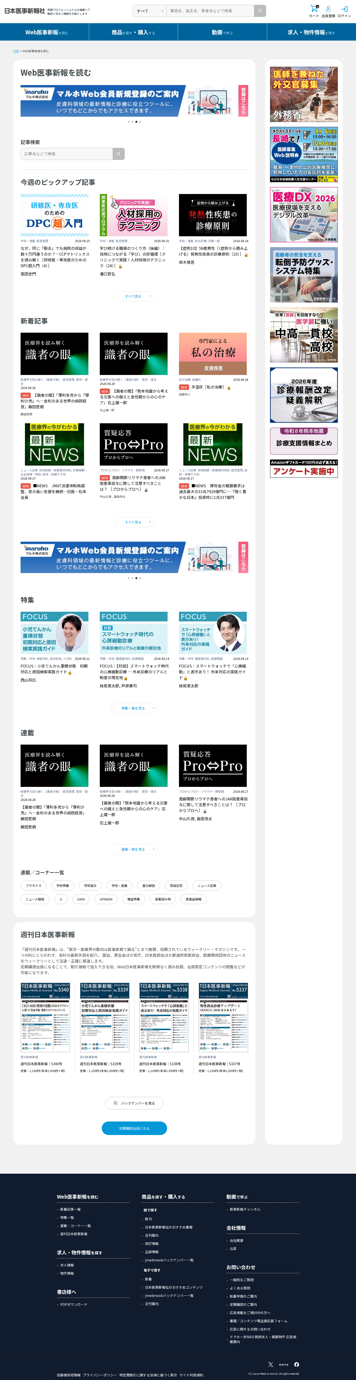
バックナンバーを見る (138, 1103)
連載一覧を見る (133, 849)
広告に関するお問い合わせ (250, 1329)
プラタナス (33, 885)
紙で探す (150, 1210)
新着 (148, 1279)
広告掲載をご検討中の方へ (250, 1312)
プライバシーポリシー (100, 1375)
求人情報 (67, 1265)
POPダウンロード (73, 1304)
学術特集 (62, 885)
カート (314, 11)
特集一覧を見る (133, 708)
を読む (46, 32)
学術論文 (90, 885)
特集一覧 (67, 1217)
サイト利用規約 (191, 1375)
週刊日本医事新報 (73, 1233)
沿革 (233, 1248)
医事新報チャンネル (245, 1209)
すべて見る (133, 296)
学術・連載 (119, 885)
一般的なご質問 (242, 1279)
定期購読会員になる (134, 1128)
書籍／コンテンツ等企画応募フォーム (258, 1320)
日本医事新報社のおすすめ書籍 (169, 1227)
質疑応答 (176, 885)
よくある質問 (240, 1288)
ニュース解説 (35, 899)
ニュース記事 (207, 885)
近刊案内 (152, 1235)
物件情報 (67, 1273)
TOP (16, 51)
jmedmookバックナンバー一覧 (169, 1260)
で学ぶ (222, 32)
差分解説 (148, 885)
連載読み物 (163, 899)
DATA (81, 899)
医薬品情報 (193, 899)
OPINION (106, 899)
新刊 (148, 1218)
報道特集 (133, 899)
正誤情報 (152, 1251)
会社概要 (236, 1240)
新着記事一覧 (70, 1209)
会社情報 (236, 1227)
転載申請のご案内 (243, 1296)
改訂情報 (152, 1243)
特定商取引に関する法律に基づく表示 (148, 1375)
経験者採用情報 (69, 1375)
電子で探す (152, 1270)
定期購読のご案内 (243, 1304)
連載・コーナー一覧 (75, 1225)
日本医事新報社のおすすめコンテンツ (174, 1287)
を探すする (133, 32)
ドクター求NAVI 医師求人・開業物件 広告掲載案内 (263, 1339)
